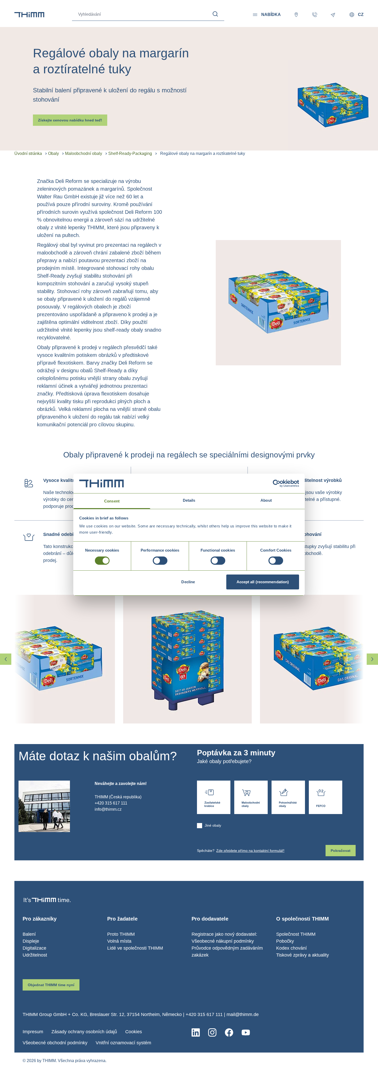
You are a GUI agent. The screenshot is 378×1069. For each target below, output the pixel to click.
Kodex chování (291, 948)
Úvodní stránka (28, 153)
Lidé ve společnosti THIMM (135, 948)
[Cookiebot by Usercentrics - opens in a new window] (276, 483)
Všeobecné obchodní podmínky (55, 1042)
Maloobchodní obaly (83, 153)
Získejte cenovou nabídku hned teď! (70, 120)
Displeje (31, 941)
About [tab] (266, 500)
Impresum (33, 1031)
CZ (361, 14)
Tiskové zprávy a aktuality (302, 955)
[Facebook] (229, 1032)
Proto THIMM (121, 934)
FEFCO (325, 797)
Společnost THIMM (296, 934)
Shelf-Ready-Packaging (130, 153)
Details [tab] (189, 500)
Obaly (53, 153)
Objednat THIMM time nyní (51, 985)
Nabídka (271, 14)
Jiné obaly (213, 825)
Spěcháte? (240, 851)
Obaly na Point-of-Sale (251, 797)
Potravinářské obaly (288, 797)
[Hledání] (215, 14)
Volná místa (119, 941)
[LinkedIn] (196, 1032)
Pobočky (285, 941)
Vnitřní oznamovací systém (123, 1042)
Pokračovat (340, 851)
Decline (188, 582)
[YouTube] (245, 1032)
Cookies (133, 1031)
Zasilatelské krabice (213, 797)
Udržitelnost (35, 955)
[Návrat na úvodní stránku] (29, 14)
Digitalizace (34, 948)
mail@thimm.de (243, 1014)
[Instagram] (212, 1032)
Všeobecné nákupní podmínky (223, 941)
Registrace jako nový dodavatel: (224, 934)
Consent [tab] (112, 501)
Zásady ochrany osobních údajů (84, 1031)
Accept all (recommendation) (263, 582)
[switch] (160, 560)
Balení (29, 934)
